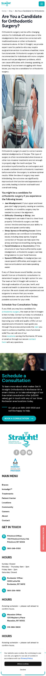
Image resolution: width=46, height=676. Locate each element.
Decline (23, 670)
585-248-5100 (28, 407)
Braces (5, 485)
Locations (6, 502)
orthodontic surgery (10, 311)
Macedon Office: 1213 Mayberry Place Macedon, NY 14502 (16, 617)
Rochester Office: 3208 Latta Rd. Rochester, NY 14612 (16, 581)
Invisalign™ (7, 489)
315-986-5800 (14, 627)
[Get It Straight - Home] (19, 4)
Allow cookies (23, 664)
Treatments (7, 493)
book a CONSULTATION (17, 418)
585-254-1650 (14, 590)
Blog (10, 11)
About (5, 516)
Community (7, 507)
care (36, 327)
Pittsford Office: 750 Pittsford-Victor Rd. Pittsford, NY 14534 (18, 539)
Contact (6, 520)
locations (11, 336)
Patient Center (9, 498)
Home (4, 11)
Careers (5, 511)
